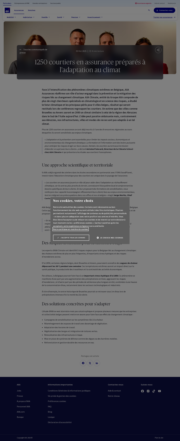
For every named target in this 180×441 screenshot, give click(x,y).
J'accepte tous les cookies (73, 238)
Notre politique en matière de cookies (70, 229)
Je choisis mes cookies (111, 238)
